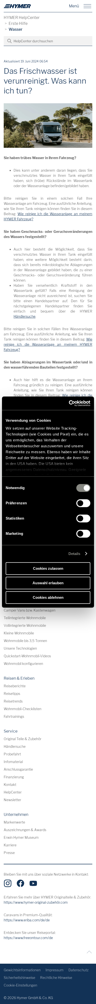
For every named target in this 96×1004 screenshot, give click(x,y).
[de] (17, 6)
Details (74, 554)
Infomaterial (13, 762)
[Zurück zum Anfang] (88, 952)
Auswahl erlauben (48, 583)
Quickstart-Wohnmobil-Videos (27, 656)
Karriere (10, 845)
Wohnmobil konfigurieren (23, 663)
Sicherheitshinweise (19, 977)
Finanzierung (14, 777)
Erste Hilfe (18, 23)
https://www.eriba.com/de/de (27, 920)
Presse (9, 853)
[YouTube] (33, 883)
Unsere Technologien (20, 648)
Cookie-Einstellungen (20, 985)
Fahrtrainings (14, 716)
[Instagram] (8, 883)
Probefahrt (12, 754)
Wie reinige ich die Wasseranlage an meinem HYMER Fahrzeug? (48, 344)
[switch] (83, 503)
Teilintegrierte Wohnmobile (25, 618)
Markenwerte (14, 822)
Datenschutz (78, 970)
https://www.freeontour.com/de (28, 938)
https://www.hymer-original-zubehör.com (36, 902)
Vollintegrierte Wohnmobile (25, 625)
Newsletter (12, 800)
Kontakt (10, 784)
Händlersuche (24, 316)
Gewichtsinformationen (22, 970)
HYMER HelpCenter (22, 17)
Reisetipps (12, 693)
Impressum (55, 970)
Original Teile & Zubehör (22, 739)
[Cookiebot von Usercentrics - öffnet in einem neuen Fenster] (69, 403)
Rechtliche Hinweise (56, 977)
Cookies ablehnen (48, 597)
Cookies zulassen (48, 568)
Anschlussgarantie (18, 769)
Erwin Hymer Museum (21, 837)
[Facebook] (20, 883)
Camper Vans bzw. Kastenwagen (29, 610)
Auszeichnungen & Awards (25, 830)
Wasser (15, 29)
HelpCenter (13, 792)
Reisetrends (13, 701)
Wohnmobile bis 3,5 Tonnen (25, 641)
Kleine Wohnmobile (19, 633)
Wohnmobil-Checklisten (22, 709)
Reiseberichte (15, 686)
